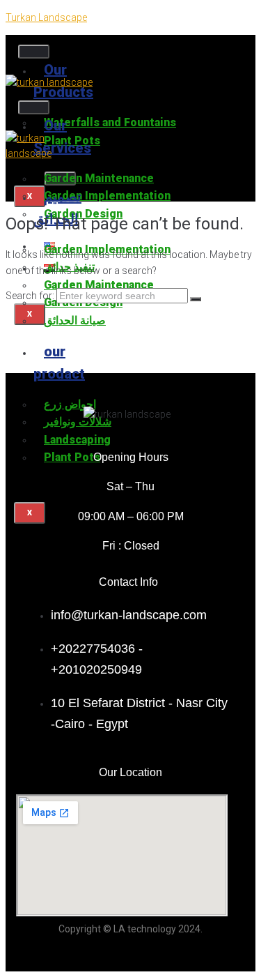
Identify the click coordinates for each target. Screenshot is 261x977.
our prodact (59, 362)
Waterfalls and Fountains (110, 122)
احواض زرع (70, 404)
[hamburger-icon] (33, 52)
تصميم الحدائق (57, 207)
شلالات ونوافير (77, 421)
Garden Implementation (107, 195)
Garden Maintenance (99, 178)
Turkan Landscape (46, 17)
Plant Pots (72, 457)
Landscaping (77, 439)
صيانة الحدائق (75, 320)
